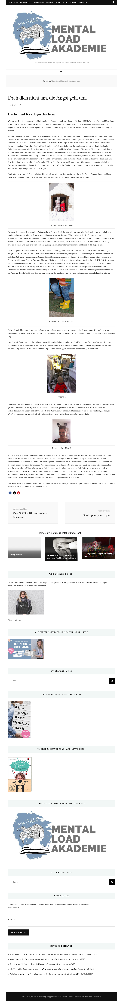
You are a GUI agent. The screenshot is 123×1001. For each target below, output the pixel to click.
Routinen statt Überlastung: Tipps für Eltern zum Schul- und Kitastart (36, 964)
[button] (10, 492)
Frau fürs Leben (38, 2)
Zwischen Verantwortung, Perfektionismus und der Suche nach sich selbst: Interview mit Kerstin (46, 974)
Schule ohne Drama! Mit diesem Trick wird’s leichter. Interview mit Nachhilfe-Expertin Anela (45, 954)
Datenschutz (83, 2)
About (65, 2)
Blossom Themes (67, 997)
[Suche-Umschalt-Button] (113, 2)
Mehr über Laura (14, 620)
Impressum (73, 2)
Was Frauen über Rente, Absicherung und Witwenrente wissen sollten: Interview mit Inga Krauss (46, 969)
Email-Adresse (13, 907)
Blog (57, 2)
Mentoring (49, 2)
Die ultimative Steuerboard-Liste (19, 2)
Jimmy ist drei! (16, 555)
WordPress (88, 997)
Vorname (11, 919)
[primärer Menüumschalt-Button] (61, 72)
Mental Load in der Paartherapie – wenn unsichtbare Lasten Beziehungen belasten (41, 959)
